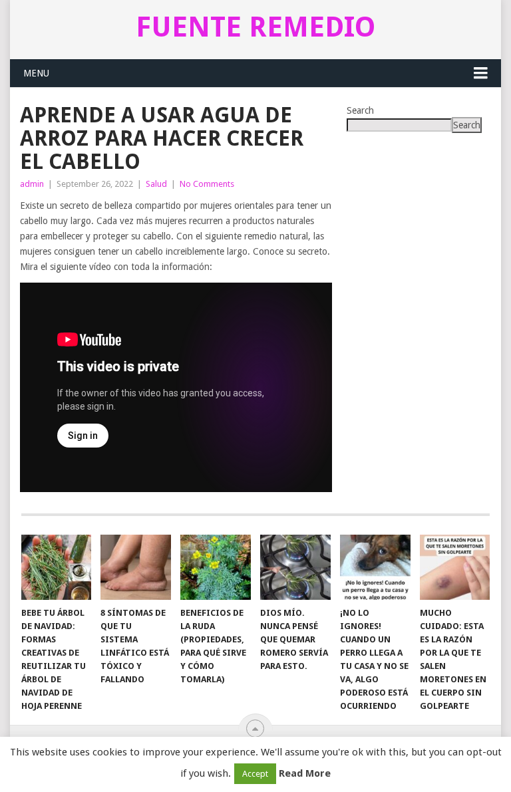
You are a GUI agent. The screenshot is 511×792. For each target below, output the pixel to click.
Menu (36, 73)
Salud (156, 184)
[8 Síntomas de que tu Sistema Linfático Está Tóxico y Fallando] (135, 567)
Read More (305, 773)
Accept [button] (255, 774)
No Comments (207, 184)
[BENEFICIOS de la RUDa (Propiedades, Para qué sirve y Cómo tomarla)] (215, 567)
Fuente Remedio (255, 27)
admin (32, 184)
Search (360, 110)
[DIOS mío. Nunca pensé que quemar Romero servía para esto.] (295, 567)
